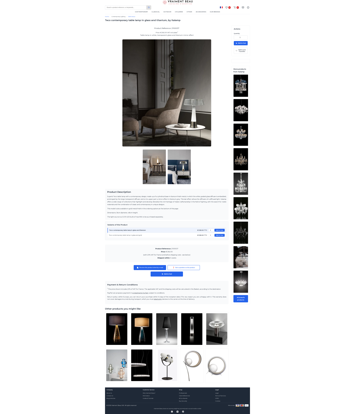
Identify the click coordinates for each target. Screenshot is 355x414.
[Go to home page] (177, 2)
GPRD (217, 398)
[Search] (148, 7)
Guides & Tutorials (148, 398)
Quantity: (237, 33)
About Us (109, 393)
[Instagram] (177, 412)
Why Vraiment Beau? (149, 393)
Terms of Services (220, 395)
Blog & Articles (110, 398)
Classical (156, 12)
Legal (217, 393)
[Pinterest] (183, 412)
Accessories (201, 12)
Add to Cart (219, 230)
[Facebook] (172, 412)
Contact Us (109, 395)
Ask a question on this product (184, 267)
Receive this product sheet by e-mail (150, 267)
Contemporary (141, 12)
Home (107, 16)
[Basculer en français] (221, 7)
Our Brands (215, 12)
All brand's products (241, 299)
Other (189, 12)
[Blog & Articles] (243, 7)
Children (179, 12)
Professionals (183, 393)
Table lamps (131, 16)
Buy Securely (183, 401)
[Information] (248, 7)
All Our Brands (183, 398)
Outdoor (167, 12)
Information (146, 395)
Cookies (217, 401)
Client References (184, 395)
